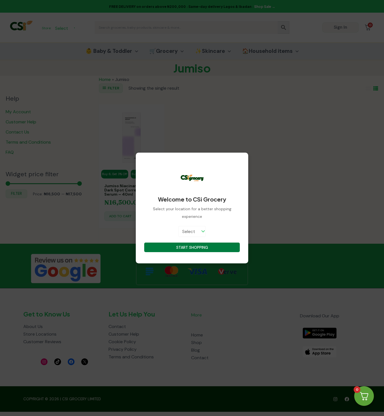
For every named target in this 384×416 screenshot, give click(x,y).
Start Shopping (192, 247)
